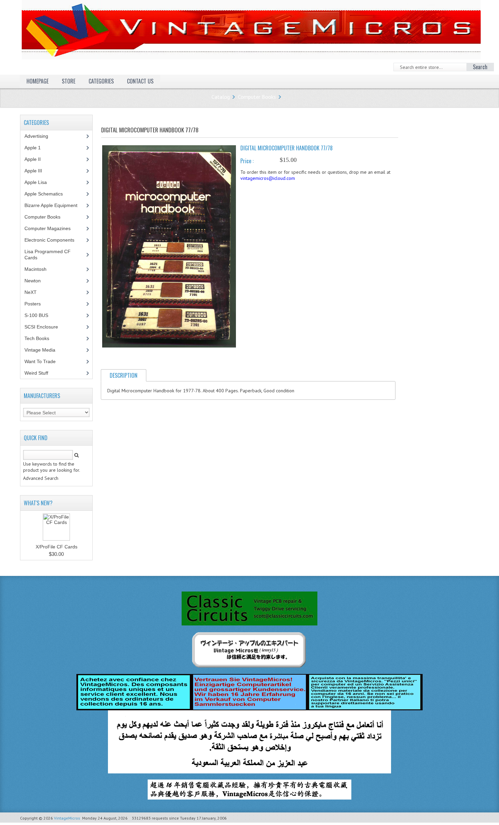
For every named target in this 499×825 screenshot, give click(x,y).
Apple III (37, 170)
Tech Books (41, 338)
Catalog (220, 96)
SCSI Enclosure (45, 327)
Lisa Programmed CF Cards (47, 254)
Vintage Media (43, 350)
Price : (247, 161)
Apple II (36, 159)
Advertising (40, 136)
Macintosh (39, 269)
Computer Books (257, 96)
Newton (32, 280)
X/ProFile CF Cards (56, 546)
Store (68, 81)
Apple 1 (36, 147)
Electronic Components (53, 240)
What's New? (38, 503)
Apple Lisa (40, 182)
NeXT (30, 292)
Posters (36, 303)
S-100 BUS (40, 315)
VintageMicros (67, 818)
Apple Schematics (47, 193)
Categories (101, 81)
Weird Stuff (40, 373)
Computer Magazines (52, 228)
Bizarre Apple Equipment (54, 205)
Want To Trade (40, 361)
